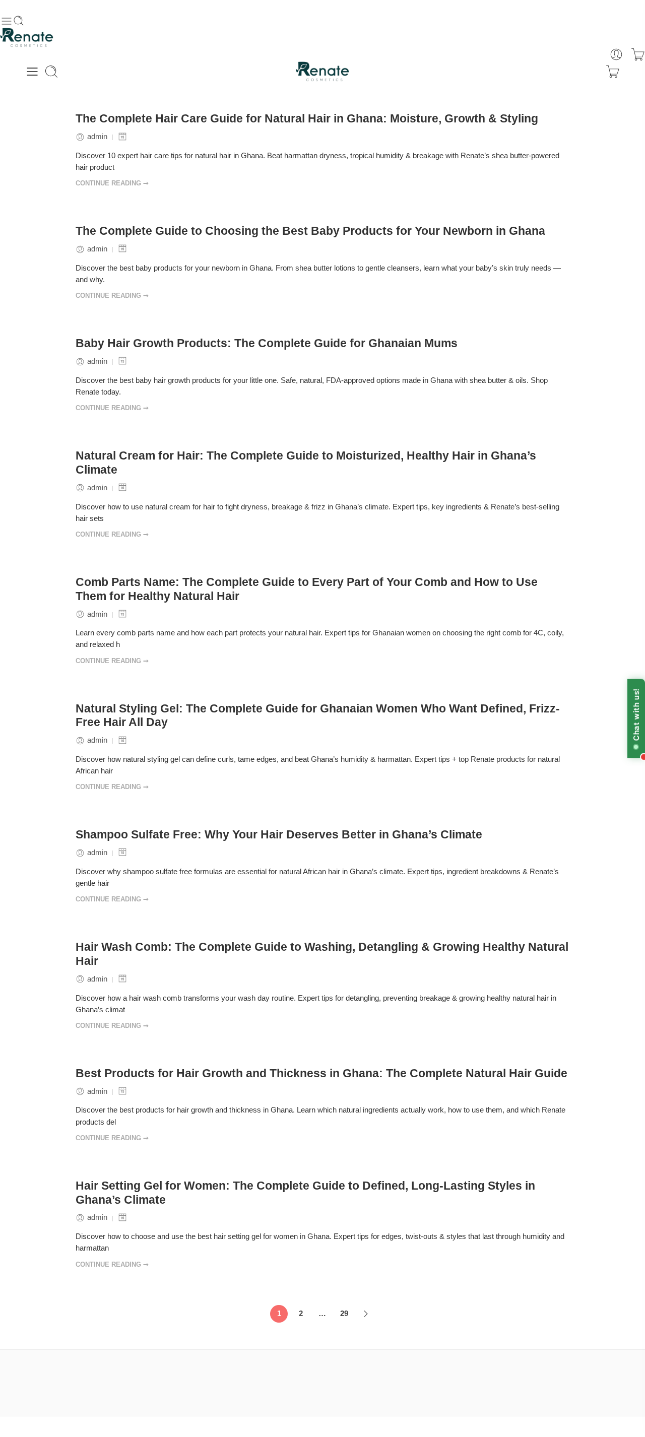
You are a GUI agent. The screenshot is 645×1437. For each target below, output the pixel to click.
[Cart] (638, 54)
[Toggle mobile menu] (6, 21)
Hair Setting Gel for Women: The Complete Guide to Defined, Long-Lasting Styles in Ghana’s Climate (305, 1192)
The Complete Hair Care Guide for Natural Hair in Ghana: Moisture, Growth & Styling (307, 118)
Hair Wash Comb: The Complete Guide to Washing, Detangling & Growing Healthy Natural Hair (322, 953)
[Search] (51, 71)
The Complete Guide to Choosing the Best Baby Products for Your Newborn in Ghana (310, 230)
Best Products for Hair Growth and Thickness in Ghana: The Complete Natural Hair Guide (321, 1073)
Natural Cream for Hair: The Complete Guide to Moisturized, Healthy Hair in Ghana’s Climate (306, 462)
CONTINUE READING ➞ (112, 183)
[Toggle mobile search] (18, 21)
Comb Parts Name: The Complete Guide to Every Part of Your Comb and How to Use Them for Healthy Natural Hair (307, 589)
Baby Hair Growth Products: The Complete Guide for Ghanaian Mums (267, 343)
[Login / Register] (616, 54)
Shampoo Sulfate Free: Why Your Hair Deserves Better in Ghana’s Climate (279, 834)
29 (344, 1314)
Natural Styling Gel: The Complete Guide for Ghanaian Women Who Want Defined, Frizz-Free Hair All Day (318, 715)
